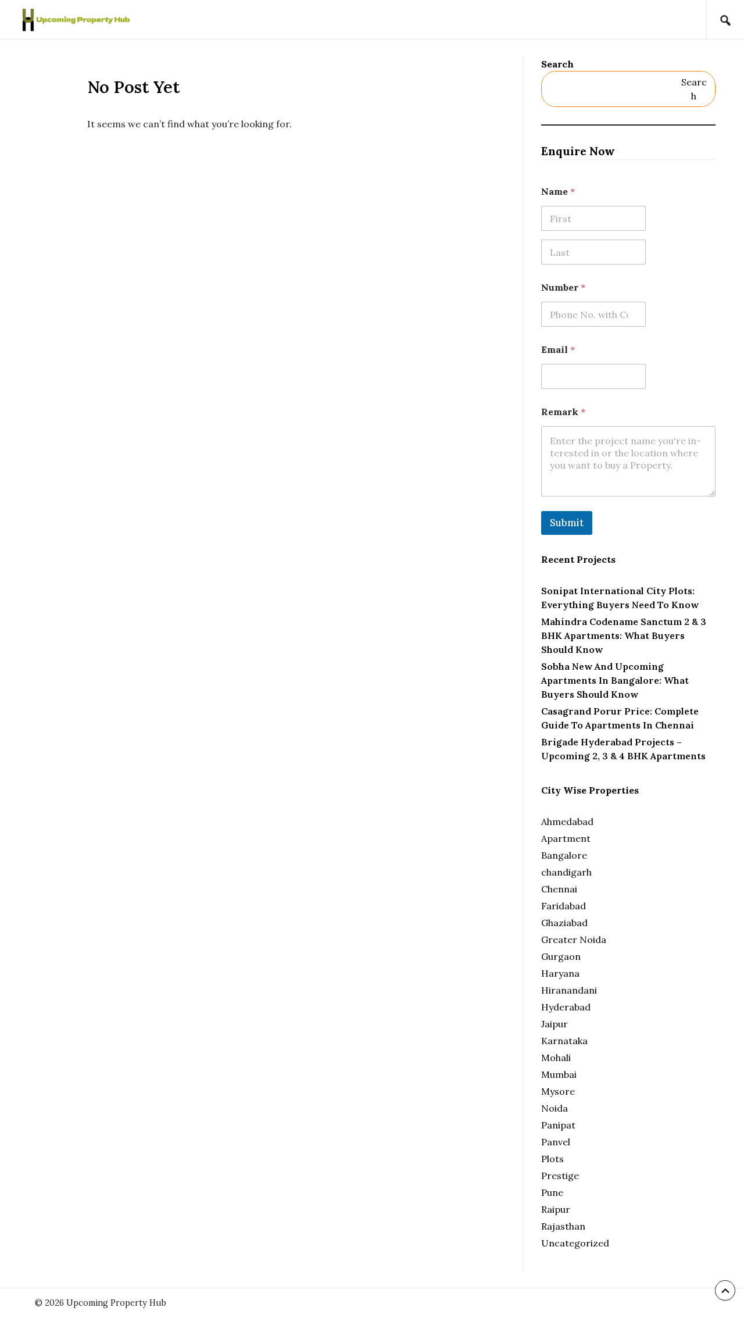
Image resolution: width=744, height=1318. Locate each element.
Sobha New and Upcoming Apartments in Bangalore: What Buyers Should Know (615, 680)
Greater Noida (573, 939)
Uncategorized (575, 1243)
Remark (563, 411)
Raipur (555, 1209)
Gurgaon (561, 956)
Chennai (559, 889)
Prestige (560, 1175)
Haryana (560, 973)
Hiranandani (569, 990)
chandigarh (566, 872)
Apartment (566, 838)
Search (557, 64)
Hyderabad (566, 1007)
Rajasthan (563, 1226)
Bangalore (564, 855)
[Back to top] (725, 1290)
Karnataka (564, 1040)
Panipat (558, 1125)
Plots (552, 1159)
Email (558, 349)
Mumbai (559, 1074)
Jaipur (554, 1024)
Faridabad (563, 906)
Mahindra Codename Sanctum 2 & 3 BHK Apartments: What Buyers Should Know (623, 635)
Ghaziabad (564, 922)
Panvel (555, 1142)
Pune (552, 1192)
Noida (554, 1108)
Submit (567, 522)
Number (563, 287)
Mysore (558, 1091)
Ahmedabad (567, 821)
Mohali (556, 1057)
